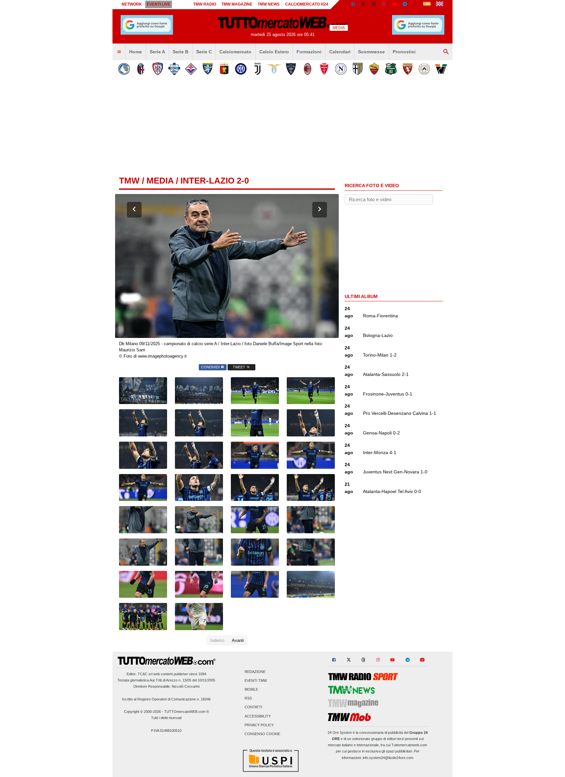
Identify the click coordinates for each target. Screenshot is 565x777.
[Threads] (374, 4)
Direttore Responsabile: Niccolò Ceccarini (166, 686)
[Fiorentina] (190, 69)
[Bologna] (140, 69)
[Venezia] (441, 69)
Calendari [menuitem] (340, 51)
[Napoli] (341, 69)
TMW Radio (204, 4)
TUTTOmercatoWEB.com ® (186, 712)
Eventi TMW (256, 680)
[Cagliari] (157, 69)
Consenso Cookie (262, 734)
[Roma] (374, 69)
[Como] (174, 69)
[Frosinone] (207, 69)
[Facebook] (353, 4)
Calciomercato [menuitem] (235, 51)
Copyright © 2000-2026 (142, 712)
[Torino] (407, 69)
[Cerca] (446, 52)
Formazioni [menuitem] (309, 51)
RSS (248, 698)
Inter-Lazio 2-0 (214, 180)
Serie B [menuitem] (180, 51)
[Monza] (324, 69)
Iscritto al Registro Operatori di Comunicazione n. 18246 (166, 699)
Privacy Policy (259, 725)
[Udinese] (424, 69)
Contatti (253, 707)
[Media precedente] (134, 210)
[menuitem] (119, 52)
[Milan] (307, 69)
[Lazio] (274, 69)
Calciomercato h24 (306, 4)
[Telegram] (404, 4)
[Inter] (241, 69)
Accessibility (258, 716)
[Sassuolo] (391, 69)
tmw (129, 180)
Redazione (255, 672)
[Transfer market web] (439, 4)
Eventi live (158, 4)
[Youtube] (394, 4)
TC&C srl (145, 674)
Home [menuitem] (135, 51)
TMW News (269, 4)
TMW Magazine (236, 4)
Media (160, 180)
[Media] (415, 4)
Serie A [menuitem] (157, 51)
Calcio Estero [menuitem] (274, 51)
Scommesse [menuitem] (371, 51)
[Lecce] (291, 69)
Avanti (238, 640)
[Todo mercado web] (427, 4)
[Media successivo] (319, 210)
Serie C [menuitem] (204, 51)
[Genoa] (224, 69)
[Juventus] (257, 69)
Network (132, 4)
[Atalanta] (124, 69)
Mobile (251, 690)
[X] (363, 4)
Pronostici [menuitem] (404, 51)
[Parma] (357, 69)
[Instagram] (384, 4)
